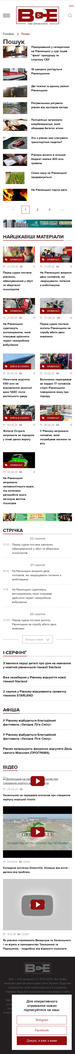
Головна (8, 34)
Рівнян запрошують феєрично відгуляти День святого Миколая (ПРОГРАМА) (37, 751)
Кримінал (16, 259)
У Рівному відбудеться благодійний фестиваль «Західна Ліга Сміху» (29, 723)
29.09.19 (12, 862)
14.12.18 (11, 934)
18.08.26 (49, 425)
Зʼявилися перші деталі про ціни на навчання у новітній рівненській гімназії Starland (37, 665)
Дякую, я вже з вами (42, 1041)
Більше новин (35, 639)
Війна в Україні (19, 366)
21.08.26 (49, 266)
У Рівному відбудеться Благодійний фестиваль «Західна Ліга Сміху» (29, 737)
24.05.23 (12, 789)
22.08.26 (12, 266)
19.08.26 (12, 373)
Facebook (42, 1030)
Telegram (41, 1020)
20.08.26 (49, 318)
